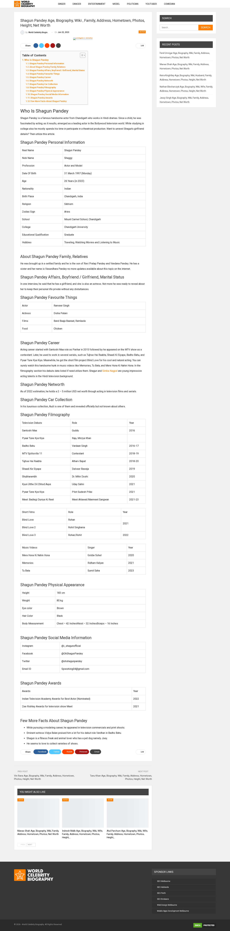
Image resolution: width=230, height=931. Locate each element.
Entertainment (96, 4)
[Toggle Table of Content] (81, 55)
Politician (132, 4)
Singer (61, 4)
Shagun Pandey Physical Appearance (46, 91)
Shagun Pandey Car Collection (43, 84)
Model (116, 4)
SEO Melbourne (163, 881)
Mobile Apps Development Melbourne (173, 911)
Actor (142, 32)
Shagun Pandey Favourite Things (44, 74)
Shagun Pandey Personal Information (46, 63)
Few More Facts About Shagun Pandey (48, 101)
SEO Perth (161, 893)
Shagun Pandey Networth (41, 81)
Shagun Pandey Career (40, 77)
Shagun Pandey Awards (42, 98)
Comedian (169, 4)
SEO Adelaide (163, 887)
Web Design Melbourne (167, 905)
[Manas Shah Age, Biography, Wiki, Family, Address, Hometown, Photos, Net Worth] (38, 813)
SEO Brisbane (163, 899)
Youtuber (151, 4)
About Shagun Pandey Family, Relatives (47, 67)
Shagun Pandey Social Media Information (50, 94)
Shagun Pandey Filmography (42, 87)
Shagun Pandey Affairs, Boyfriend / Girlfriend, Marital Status (57, 70)
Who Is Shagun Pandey (36, 60)
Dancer (77, 4)
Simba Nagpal (110, 370)
